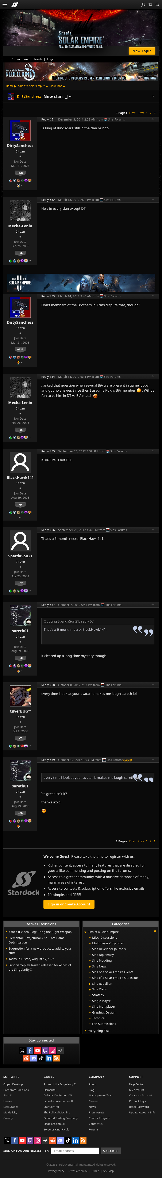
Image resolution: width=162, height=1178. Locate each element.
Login (50, 59)
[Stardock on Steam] (60, 1050)
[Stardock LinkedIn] (49, 1058)
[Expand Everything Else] (85, 1031)
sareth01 (20, 630)
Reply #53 (48, 296)
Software (11, 1077)
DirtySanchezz (20, 145)
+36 (20, 253)
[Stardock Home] (14, 4)
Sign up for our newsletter (25, 1151)
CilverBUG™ (20, 711)
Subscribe (110, 1151)
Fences (7, 1101)
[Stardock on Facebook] (30, 1050)
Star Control (51, 1107)
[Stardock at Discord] (34, 1058)
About (93, 1084)
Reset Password (139, 1107)
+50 (20, 658)
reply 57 (87, 621)
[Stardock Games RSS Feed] (56, 1058)
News (92, 1107)
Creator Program (99, 1118)
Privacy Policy (56, 1171)
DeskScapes (10, 1107)
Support (136, 1077)
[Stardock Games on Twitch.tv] (45, 1050)
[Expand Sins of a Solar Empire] (85, 932)
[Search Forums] (157, 4)
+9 (20, 504)
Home (10, 86)
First (132, 113)
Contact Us (96, 1124)
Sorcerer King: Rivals (56, 1129)
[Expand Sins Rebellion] (90, 984)
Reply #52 (48, 200)
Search (38, 59)
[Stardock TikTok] (41, 1058)
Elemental (50, 1090)
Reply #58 (48, 685)
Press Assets (96, 1112)
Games (49, 1077)
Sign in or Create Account (69, 904)
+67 (20, 583)
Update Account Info (142, 1112)
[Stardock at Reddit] (26, 1058)
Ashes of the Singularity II (60, 1084)
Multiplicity (10, 1112)
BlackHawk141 (20, 477)
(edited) (127, 760)
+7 (20, 738)
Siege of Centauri (54, 1124)
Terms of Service (78, 1171)
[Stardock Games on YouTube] (37, 1050)
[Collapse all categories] (155, 931)
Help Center (136, 1084)
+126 (20, 173)
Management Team (101, 1095)
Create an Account (140, 1095)
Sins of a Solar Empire (31, 86)
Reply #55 (48, 451)
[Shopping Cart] (150, 4)
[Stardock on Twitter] (22, 1050)
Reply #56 (48, 530)
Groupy (8, 1118)
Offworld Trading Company (61, 1118)
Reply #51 (48, 119)
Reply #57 (48, 605)
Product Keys (137, 1101)
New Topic (141, 51)
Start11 (7, 1095)
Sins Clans (56, 86)
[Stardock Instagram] (53, 1050)
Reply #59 (48, 760)
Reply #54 (48, 377)
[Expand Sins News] (90, 967)
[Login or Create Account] (143, 4)
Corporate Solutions (16, 1090)
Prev (141, 113)
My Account (136, 1090)
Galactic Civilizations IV (58, 1095)
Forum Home (19, 59)
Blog (91, 1090)
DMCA (95, 1171)
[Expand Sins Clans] (90, 990)
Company (96, 1077)
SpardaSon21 (20, 555)
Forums (94, 1129)
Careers (93, 1101)
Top (152, 119)
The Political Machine (57, 1112)
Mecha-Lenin (20, 225)
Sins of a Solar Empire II (58, 1101)
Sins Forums (116, 119)
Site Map (108, 1171)
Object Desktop (13, 1084)
